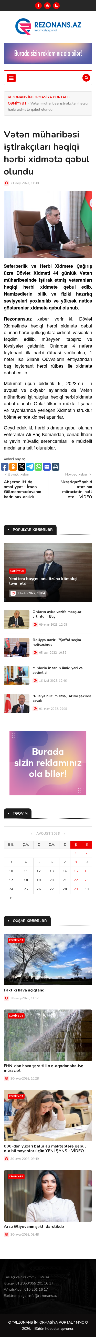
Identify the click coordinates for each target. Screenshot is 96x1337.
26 (39, 889)
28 (65, 889)
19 (39, 880)
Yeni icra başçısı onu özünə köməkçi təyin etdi (43, 581)
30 (86, 889)
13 (52, 871)
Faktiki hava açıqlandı (25, 990)
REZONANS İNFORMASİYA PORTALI (38, 97)
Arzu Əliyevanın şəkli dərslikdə (34, 1226)
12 (39, 871)
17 (11, 880)
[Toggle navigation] (11, 78)
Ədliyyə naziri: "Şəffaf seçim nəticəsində (57, 642)
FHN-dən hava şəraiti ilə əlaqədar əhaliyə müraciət (43, 1068)
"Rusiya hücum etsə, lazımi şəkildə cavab (62, 698)
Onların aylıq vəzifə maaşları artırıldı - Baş (57, 614)
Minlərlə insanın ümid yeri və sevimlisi (58, 670)
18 (26, 880)
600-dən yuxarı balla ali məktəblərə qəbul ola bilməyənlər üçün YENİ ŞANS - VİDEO (45, 1148)
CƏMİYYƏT (17, 103)
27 (52, 889)
